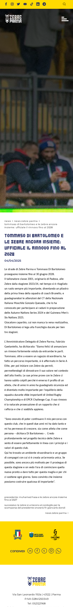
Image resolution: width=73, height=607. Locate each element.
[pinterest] (52, 551)
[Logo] (13, 23)
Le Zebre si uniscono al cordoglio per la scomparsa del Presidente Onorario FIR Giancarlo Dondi (34, 506)
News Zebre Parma (26, 221)
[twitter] (45, 551)
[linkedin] (31, 551)
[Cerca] (66, 4)
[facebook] (38, 551)
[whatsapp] (59, 551)
